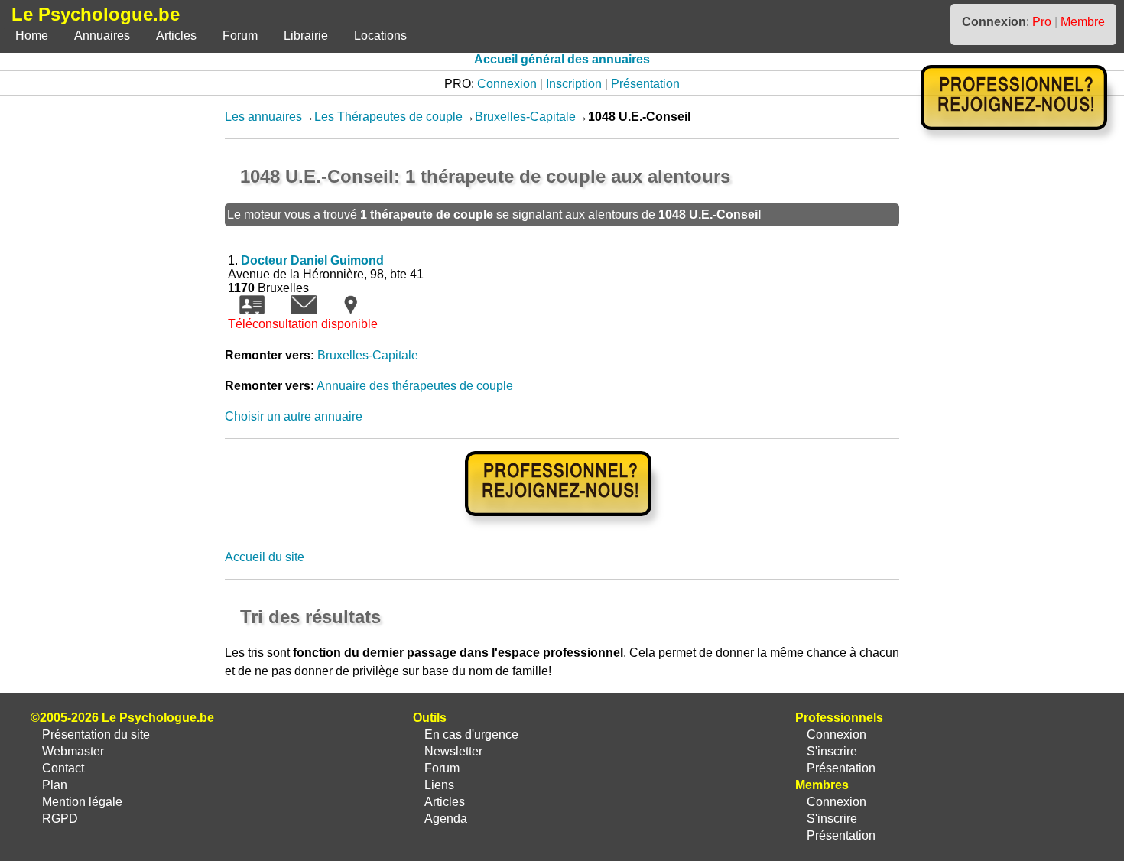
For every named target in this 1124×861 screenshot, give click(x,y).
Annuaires (102, 35)
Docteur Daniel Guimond (312, 260)
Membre (1083, 21)
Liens (439, 784)
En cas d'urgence (471, 734)
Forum (240, 35)
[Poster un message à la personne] (304, 310)
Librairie (306, 35)
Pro (1041, 21)
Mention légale (82, 801)
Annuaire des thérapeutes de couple (415, 385)
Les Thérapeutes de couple (388, 116)
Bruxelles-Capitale (525, 116)
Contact (63, 768)
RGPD (60, 818)
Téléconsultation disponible (303, 323)
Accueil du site (264, 557)
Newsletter (453, 751)
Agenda (445, 818)
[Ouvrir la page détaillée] (252, 310)
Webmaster (73, 751)
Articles (176, 35)
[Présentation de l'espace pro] (562, 526)
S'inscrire (832, 751)
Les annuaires (263, 116)
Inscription (574, 83)
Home (31, 35)
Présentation (645, 83)
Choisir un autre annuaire (293, 416)
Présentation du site (96, 734)
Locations (380, 35)
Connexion (507, 83)
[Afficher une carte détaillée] (350, 310)
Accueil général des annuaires (562, 59)
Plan (54, 784)
